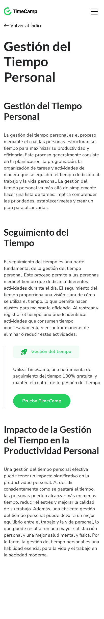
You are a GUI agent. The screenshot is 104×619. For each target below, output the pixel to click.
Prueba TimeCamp (41, 401)
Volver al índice (26, 25)
